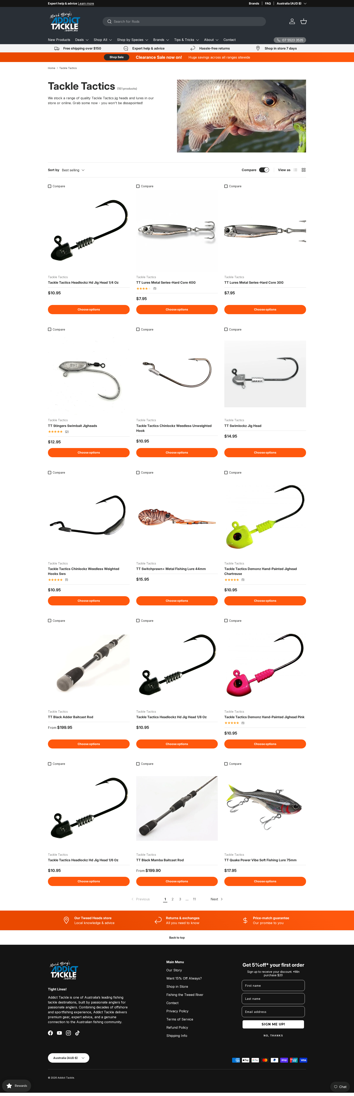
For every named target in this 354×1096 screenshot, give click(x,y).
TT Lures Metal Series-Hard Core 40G (166, 282)
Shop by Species (130, 40)
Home (51, 68)
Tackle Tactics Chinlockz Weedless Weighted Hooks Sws (83, 571)
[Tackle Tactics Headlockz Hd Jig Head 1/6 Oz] (89, 808)
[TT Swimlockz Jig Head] (265, 374)
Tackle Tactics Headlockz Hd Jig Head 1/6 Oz (83, 860)
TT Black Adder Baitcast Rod (70, 717)
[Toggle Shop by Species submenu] (146, 39)
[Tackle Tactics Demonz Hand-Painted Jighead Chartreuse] (265, 517)
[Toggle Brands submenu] (167, 39)
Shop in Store (177, 986)
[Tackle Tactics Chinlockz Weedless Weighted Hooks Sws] (89, 517)
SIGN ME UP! (273, 1024)
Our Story (174, 970)
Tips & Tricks (184, 40)
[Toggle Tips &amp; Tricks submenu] (197, 39)
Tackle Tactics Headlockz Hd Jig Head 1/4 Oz (83, 282)
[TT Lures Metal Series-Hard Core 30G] (265, 231)
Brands (254, 3)
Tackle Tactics (68, 68)
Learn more (86, 3)
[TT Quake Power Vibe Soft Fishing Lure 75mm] (265, 808)
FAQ (268, 3)
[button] (303, 21)
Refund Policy (177, 1027)
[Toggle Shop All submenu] (110, 39)
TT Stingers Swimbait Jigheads (72, 426)
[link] (140, 899)
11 (194, 899)
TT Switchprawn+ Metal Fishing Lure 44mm (171, 569)
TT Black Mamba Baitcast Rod (160, 860)
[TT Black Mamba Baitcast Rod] (177, 808)
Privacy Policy (177, 1011)
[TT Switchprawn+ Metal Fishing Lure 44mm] (177, 517)
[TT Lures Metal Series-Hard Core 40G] (177, 231)
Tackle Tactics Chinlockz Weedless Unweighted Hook (174, 428)
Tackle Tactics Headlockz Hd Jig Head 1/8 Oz (171, 717)
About (209, 40)
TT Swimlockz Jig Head (242, 426)
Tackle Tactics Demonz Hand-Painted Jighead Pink (264, 717)
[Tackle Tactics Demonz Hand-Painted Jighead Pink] (265, 665)
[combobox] (184, 21)
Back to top (177, 937)
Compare (249, 170)
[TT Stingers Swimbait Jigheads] (89, 374)
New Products (59, 40)
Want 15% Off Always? (184, 978)
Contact (230, 40)
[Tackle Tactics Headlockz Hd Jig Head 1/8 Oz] (177, 665)
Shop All (100, 40)
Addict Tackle (66, 1077)
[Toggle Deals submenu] (87, 39)
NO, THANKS (273, 1035)
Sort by (53, 170)
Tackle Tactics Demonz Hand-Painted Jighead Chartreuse (260, 571)
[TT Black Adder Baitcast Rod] (89, 665)
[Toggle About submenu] (216, 39)
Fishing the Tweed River (184, 995)
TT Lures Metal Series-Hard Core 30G (254, 282)
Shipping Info (176, 1036)
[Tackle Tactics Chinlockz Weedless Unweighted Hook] (177, 374)
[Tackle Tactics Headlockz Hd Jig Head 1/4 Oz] (89, 231)
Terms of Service (179, 1019)
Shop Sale (117, 57)
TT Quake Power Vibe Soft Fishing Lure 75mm (260, 860)
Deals (79, 40)
